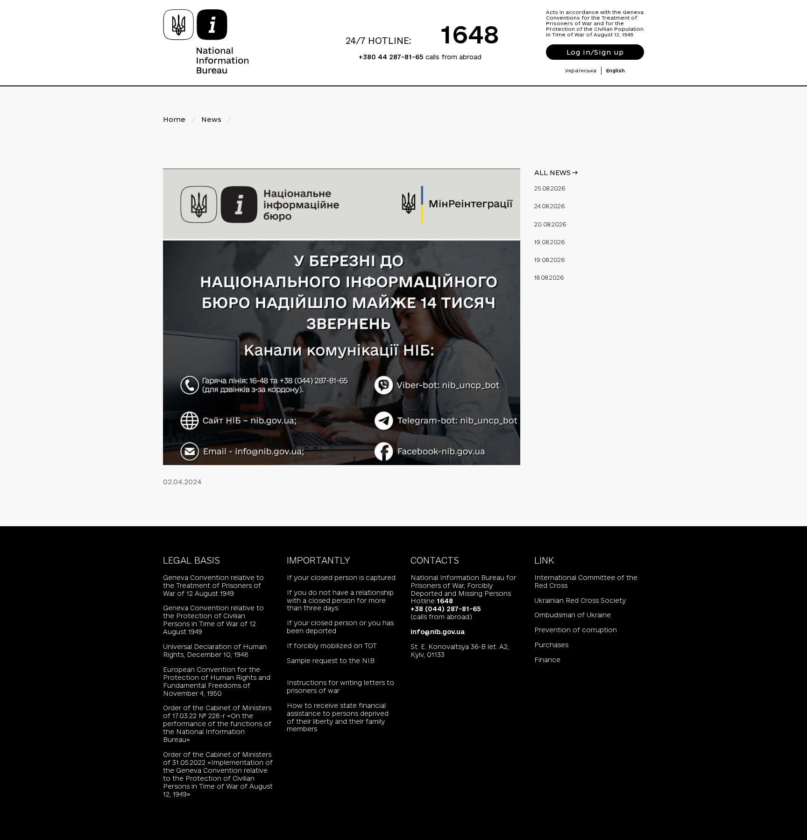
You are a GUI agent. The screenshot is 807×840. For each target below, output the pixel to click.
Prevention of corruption (575, 630)
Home (174, 119)
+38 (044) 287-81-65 (446, 609)
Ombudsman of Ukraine (572, 615)
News (211, 119)
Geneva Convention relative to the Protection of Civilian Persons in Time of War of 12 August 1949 (213, 619)
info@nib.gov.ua (438, 631)
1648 (470, 34)
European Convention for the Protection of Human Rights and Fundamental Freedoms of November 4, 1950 (216, 681)
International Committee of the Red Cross (585, 581)
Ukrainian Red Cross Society (580, 600)
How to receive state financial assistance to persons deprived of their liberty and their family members (338, 717)
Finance (547, 660)
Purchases (551, 645)
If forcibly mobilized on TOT (332, 645)
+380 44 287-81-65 (391, 57)
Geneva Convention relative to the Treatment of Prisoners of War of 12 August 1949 (213, 585)
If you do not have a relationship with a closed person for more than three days (340, 600)
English (615, 70)
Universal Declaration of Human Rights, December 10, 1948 (215, 650)
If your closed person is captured (341, 577)
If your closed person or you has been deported (340, 627)
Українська (580, 70)
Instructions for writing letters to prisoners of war (340, 686)
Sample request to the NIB (331, 660)
